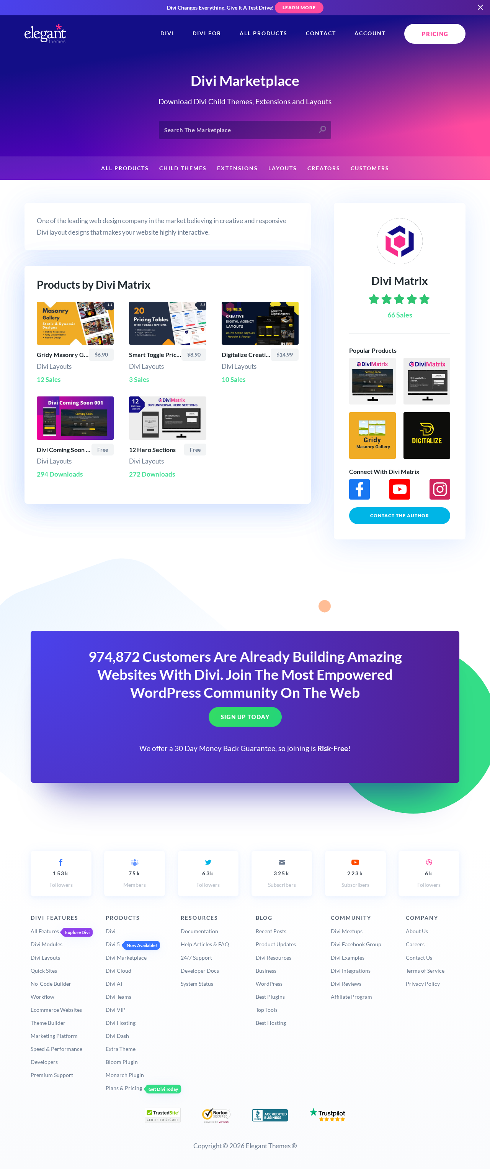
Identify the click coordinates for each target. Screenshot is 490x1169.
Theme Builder (48, 1022)
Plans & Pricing (124, 1088)
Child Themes (183, 168)
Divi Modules (46, 944)
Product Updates (276, 944)
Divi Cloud (118, 970)
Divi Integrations (351, 970)
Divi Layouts (45, 957)
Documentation (199, 931)
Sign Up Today (245, 717)
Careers (415, 944)
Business (266, 970)
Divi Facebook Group (356, 944)
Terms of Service (425, 970)
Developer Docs (200, 970)
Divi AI (114, 983)
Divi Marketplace (126, 957)
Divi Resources (273, 957)
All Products (263, 33)
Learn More (299, 7)
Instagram (440, 489)
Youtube (399, 489)
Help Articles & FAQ (205, 944)
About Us (417, 931)
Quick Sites (44, 970)
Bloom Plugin (122, 1062)
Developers (44, 1062)
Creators (323, 168)
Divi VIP (116, 1009)
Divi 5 (113, 944)
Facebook (359, 489)
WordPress (269, 983)
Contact (321, 33)
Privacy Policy (423, 983)
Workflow (42, 996)
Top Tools (267, 1009)
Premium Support (52, 1075)
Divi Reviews (346, 983)
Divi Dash (117, 1036)
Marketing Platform (54, 1036)
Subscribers (282, 879)
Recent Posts (271, 931)
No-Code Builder (51, 983)
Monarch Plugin (125, 1075)
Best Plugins (270, 996)
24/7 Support (196, 957)
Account (370, 33)
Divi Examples (347, 957)
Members (134, 879)
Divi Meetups (347, 931)
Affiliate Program (351, 996)
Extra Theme (121, 1049)
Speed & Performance (56, 1049)
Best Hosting (271, 1022)
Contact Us (419, 957)
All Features (45, 931)
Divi (167, 33)
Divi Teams (118, 996)
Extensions (237, 168)
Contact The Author (399, 515)
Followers (61, 879)
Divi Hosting (121, 1022)
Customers (370, 168)
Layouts (282, 168)
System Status (197, 983)
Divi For (207, 33)
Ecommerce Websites (56, 1009)
